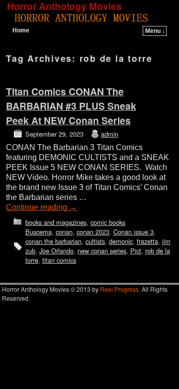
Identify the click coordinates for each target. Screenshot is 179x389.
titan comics (59, 260)
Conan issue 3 (133, 231)
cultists (95, 241)
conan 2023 (93, 231)
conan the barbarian (53, 241)
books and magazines (56, 222)
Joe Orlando (56, 250)
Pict (135, 250)
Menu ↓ (155, 30)
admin (109, 134)
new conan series (102, 250)
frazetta (147, 241)
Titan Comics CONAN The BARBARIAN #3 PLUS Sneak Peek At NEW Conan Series (71, 105)
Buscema (38, 231)
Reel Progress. (120, 289)
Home (20, 30)
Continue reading (41, 207)
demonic (121, 241)
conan (64, 231)
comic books (107, 222)
